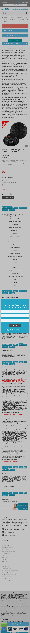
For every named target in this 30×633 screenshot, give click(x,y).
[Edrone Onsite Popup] (15, 316)
